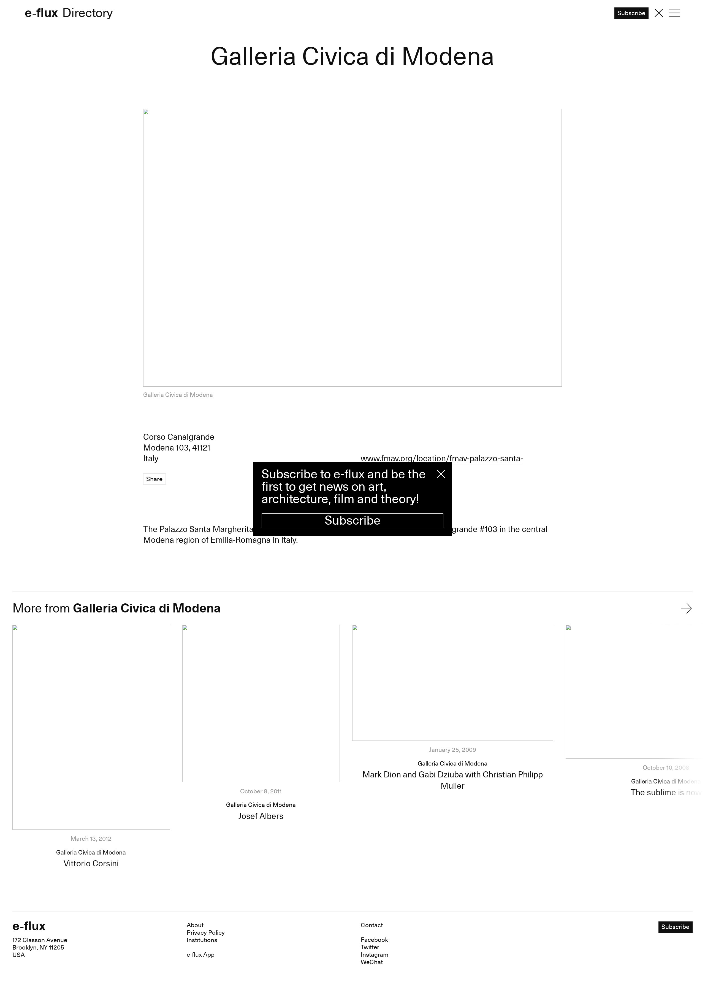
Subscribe (353, 520)
